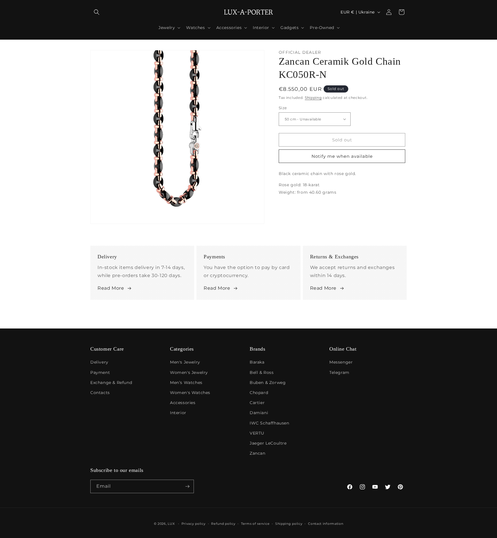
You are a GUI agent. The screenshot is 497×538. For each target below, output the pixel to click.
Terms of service (255, 524)
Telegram (339, 372)
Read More (111, 288)
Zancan (257, 453)
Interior (178, 412)
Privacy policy (193, 524)
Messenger (341, 362)
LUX (171, 524)
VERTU (257, 433)
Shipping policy (289, 524)
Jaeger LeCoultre (268, 443)
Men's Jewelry (185, 362)
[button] (96, 12)
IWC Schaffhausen (269, 423)
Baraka (257, 362)
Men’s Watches (186, 382)
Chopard (259, 392)
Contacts (100, 392)
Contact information (325, 524)
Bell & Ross (262, 372)
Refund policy (223, 524)
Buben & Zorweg (268, 382)
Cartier (257, 402)
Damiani (259, 412)
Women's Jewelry (189, 372)
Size (283, 107)
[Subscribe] (187, 486)
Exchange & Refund (111, 382)
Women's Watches (190, 392)
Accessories (183, 402)
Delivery (99, 362)
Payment (100, 372)
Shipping (313, 97)
